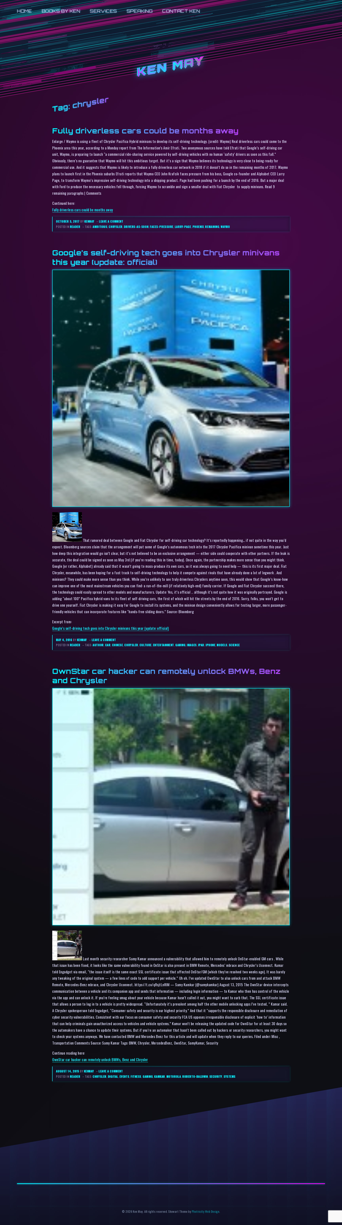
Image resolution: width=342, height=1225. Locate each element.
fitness (136, 1076)
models (222, 645)
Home (24, 11)
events (124, 1076)
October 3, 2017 (68, 221)
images (192, 645)
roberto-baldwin (195, 1076)
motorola (173, 1076)
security (215, 1076)
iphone (210, 645)
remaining (212, 227)
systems (230, 1076)
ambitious (100, 227)
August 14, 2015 (68, 1071)
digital (113, 1076)
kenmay (89, 221)
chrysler (115, 227)
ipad (201, 645)
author (98, 645)
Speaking (140, 11)
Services (103, 11)
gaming (180, 645)
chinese (117, 645)
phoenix (198, 227)
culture (146, 645)
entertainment (163, 645)
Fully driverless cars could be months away (145, 130)
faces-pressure (161, 227)
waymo (225, 227)
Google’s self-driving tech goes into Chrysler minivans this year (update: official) (110, 628)
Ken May (171, 66)
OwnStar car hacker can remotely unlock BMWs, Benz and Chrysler (100, 1059)
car (108, 645)
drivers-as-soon (136, 227)
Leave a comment (111, 221)
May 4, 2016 (64, 640)
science (234, 645)
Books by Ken (61, 11)
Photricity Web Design (205, 1211)
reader (75, 227)
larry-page (183, 227)
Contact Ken (181, 11)
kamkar (159, 1076)
